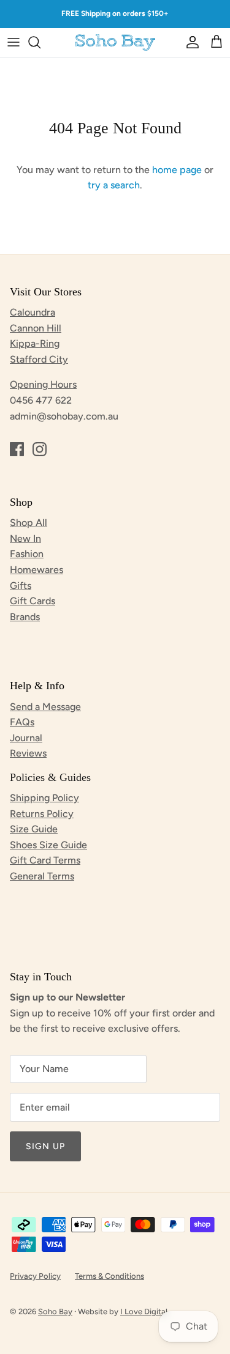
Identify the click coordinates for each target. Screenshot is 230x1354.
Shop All (28, 522)
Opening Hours (43, 384)
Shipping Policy (44, 798)
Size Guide (34, 829)
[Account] (189, 42)
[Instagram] (40, 449)
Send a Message (45, 706)
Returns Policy (42, 813)
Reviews (28, 753)
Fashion (27, 554)
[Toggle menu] (13, 42)
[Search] (40, 42)
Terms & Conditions (109, 1276)
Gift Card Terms (45, 860)
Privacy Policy (35, 1276)
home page (177, 170)
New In (25, 538)
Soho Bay (55, 1311)
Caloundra (32, 312)
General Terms (42, 876)
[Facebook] (17, 449)
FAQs (22, 722)
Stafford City (39, 359)
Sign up (45, 1146)
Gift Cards (32, 601)
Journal (26, 738)
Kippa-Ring (34, 343)
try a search (114, 185)
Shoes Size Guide (48, 845)
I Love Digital (143, 1311)
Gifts (20, 585)
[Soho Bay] (115, 42)
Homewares (36, 569)
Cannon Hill (35, 328)
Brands (25, 617)
